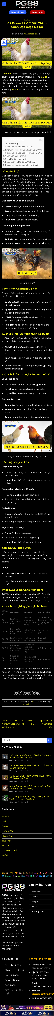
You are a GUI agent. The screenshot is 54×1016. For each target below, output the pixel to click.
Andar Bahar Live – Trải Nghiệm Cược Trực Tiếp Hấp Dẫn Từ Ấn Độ (30, 787)
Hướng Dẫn (8, 831)
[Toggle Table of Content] (39, 140)
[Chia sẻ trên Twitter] (25, 693)
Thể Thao (7, 841)
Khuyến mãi (8, 836)
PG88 (15, 89)
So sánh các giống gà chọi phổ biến (22, 165)
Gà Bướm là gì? (12, 144)
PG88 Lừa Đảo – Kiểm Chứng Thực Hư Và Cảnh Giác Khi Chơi (30, 777)
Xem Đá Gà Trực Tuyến (16, 159)
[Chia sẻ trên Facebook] (20, 693)
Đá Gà (27, 20)
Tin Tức (5, 845)
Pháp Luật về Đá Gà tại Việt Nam (20, 162)
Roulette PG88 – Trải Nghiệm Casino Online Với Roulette (13, 723)
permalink (27, 704)
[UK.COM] (27, 4)
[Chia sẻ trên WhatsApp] (16, 693)
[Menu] (4, 4)
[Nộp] (49, 740)
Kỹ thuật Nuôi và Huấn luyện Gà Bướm (23, 150)
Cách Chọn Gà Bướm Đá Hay (19, 147)
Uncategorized (9, 850)
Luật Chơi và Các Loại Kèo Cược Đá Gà (23, 153)
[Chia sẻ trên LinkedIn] (38, 693)
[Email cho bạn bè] (29, 693)
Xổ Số (5, 855)
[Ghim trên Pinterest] (34, 693)
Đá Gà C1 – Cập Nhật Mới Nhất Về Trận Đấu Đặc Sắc (40, 723)
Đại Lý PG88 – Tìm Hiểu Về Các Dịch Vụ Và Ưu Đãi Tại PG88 (30, 766)
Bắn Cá (5, 817)
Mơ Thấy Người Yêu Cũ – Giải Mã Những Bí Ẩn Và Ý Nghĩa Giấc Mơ (30, 756)
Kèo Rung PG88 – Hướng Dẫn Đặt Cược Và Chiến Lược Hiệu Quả (29, 797)
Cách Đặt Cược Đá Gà (15, 156)
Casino (5, 821)
